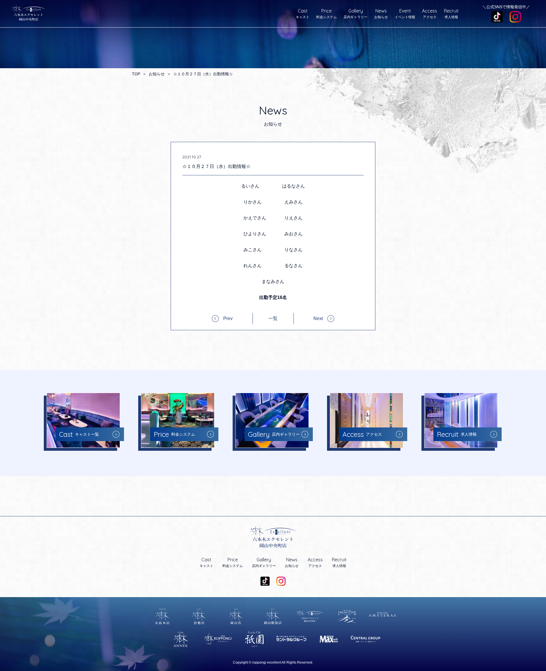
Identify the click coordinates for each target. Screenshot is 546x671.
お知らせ (381, 14)
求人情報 (451, 14)
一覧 (273, 318)
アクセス (429, 14)
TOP (136, 74)
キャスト (302, 14)
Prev (228, 318)
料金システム (326, 14)
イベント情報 (405, 14)
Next (318, 318)
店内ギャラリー (355, 14)
